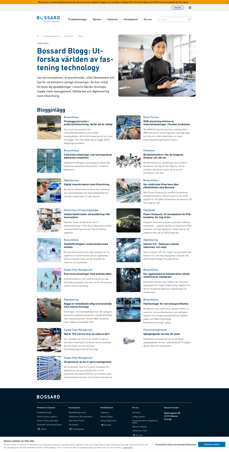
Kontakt (177, 7)
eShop (43, 429)
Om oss (148, 19)
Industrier (112, 19)
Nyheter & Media (139, 426)
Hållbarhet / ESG (139, 430)
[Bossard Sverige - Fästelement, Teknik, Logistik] (38, 36)
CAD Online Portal (76, 420)
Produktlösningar (77, 19)
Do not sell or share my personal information (176, 444)
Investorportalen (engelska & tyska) (145, 421)
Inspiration (69, 36)
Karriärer (136, 412)
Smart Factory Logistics (47, 416)
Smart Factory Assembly (47, 420)
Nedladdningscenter (77, 412)
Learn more (128, 447)
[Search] (189, 19)
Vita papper (74, 424)
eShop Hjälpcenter (109, 420)
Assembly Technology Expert (49, 424)
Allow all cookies (211, 444)
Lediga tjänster (138, 416)
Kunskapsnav (131, 19)
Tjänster (97, 19)
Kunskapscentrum (52, 36)
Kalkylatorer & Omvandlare (80, 416)
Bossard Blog (106, 416)
